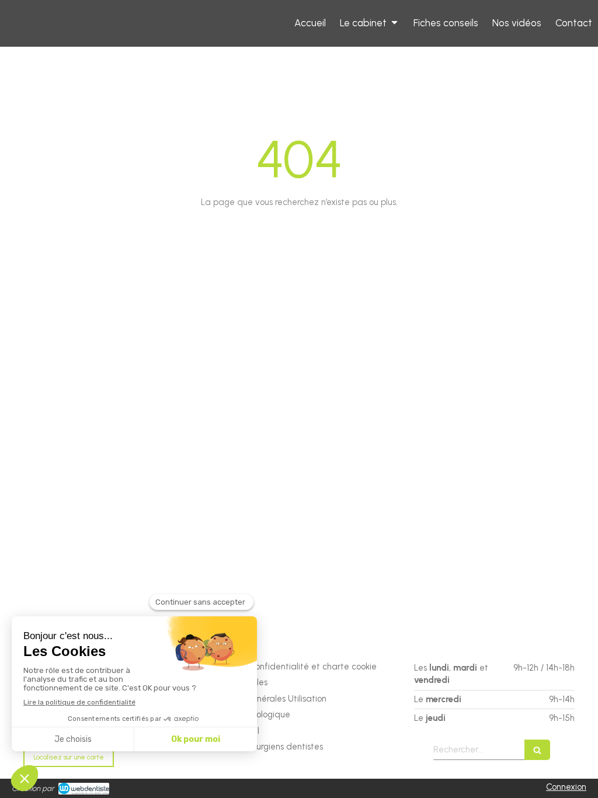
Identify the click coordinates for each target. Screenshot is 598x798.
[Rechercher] (537, 750)
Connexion (566, 787)
